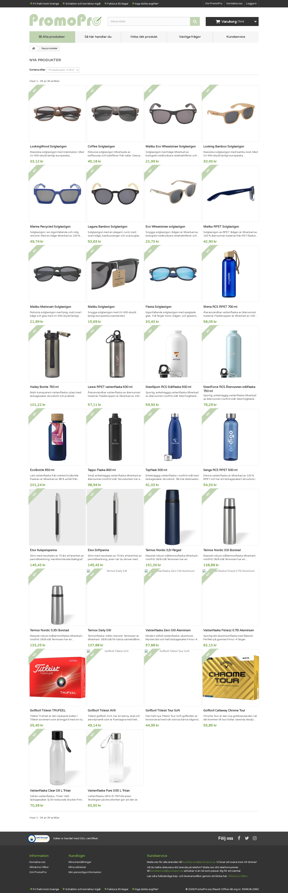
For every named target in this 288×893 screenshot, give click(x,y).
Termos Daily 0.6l (99, 630)
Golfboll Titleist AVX (102, 710)
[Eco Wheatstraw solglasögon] (173, 194)
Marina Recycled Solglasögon (50, 226)
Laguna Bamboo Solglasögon (107, 226)
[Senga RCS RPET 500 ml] (231, 437)
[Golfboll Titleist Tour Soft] (173, 677)
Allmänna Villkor (39, 867)
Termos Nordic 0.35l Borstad (49, 630)
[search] (195, 21)
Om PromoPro (213, 3)
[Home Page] (33, 48)
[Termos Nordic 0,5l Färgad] (173, 517)
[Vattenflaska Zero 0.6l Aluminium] (173, 597)
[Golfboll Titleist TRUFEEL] (57, 677)
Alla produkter (54, 37)
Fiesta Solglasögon (158, 306)
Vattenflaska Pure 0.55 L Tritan (109, 790)
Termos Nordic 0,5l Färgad (163, 550)
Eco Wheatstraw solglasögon (165, 226)
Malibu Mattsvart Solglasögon (50, 306)
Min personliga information (85, 872)
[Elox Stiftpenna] (115, 517)
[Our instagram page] (254, 838)
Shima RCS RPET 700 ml (220, 306)
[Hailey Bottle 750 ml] (57, 354)
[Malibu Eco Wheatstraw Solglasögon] (173, 113)
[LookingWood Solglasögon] (57, 113)
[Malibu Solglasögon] (115, 274)
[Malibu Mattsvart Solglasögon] (57, 274)
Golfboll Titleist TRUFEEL (48, 710)
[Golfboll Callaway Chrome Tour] (231, 677)
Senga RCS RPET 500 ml (220, 470)
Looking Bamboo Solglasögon (223, 146)
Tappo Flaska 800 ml (102, 470)
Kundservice (235, 37)
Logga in (251, 3)
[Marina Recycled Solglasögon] (57, 194)
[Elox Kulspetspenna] (57, 517)
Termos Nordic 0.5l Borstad (222, 550)
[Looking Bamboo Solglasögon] (231, 113)
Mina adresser (77, 867)
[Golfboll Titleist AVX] (115, 677)
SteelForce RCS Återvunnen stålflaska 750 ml (229, 389)
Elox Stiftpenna (98, 550)
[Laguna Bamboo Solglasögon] (115, 194)
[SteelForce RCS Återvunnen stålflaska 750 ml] (231, 354)
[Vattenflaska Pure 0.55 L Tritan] (115, 758)
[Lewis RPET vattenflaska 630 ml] (115, 354)
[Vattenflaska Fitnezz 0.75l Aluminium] (231, 597)
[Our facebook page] (239, 838)
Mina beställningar (80, 862)
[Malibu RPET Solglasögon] (231, 194)
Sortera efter (37, 69)
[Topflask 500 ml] (173, 437)
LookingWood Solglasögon (48, 146)
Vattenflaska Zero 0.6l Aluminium (168, 630)
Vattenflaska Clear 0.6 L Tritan (50, 790)
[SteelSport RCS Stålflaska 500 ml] (173, 354)
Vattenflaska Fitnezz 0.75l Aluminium (228, 630)
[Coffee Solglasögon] (115, 113)
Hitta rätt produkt (143, 37)
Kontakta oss (234, 3)
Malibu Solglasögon (101, 306)
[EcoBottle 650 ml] (57, 437)
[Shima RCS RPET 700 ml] (231, 274)
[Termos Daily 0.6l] (115, 597)
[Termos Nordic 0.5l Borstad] (231, 517)
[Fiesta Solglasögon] (173, 274)
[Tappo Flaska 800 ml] (115, 437)
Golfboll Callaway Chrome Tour (224, 710)
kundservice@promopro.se (198, 862)
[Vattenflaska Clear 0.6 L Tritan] (57, 758)
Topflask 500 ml (156, 470)
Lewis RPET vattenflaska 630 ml (110, 387)
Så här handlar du (98, 37)
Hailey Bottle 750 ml (44, 387)
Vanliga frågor (190, 37)
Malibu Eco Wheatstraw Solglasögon (171, 146)
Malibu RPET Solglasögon (221, 226)
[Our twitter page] (246, 838)
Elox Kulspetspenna (43, 550)
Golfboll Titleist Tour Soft (163, 710)
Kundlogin (77, 856)
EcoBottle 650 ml (42, 470)
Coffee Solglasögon (101, 146)
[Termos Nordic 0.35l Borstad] (57, 597)
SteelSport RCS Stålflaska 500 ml (168, 387)
